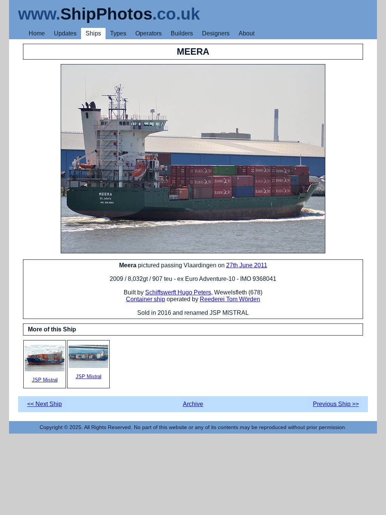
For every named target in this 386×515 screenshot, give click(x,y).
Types (118, 33)
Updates (65, 33)
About (246, 33)
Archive (193, 404)
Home (37, 33)
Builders (182, 33)
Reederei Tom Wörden (230, 299)
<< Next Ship (44, 404)
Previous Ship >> (336, 404)
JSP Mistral (45, 380)
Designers (216, 33)
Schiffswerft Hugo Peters (178, 292)
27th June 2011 (246, 265)
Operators (148, 33)
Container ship (145, 299)
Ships (93, 33)
